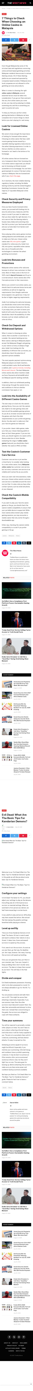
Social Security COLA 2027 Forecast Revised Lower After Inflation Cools (22, 694)
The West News (11, 32)
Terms (23, 1348)
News (4, 14)
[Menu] (3, 3)
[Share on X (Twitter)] (14, 40)
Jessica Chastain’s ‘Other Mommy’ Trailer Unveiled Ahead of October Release (22, 770)
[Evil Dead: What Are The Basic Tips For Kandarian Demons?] (16, 842)
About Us (7, 1343)
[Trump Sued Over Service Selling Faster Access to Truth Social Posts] (16, 619)
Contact (15, 1343)
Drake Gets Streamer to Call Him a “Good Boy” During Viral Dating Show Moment (15, 659)
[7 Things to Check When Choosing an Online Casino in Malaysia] (16, 60)
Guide (4, 1087)
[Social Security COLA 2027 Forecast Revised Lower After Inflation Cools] (7, 695)
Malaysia (11, 535)
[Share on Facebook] (6, 40)
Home (3, 8)
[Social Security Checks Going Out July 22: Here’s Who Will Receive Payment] (7, 719)
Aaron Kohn (10, 827)
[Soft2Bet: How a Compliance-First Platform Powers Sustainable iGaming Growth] (16, 590)
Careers (11, 1351)
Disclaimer (23, 1343)
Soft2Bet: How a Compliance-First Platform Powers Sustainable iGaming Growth (15, 603)
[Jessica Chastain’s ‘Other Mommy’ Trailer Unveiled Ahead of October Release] (7, 770)
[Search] (30, 3)
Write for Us (20, 1351)
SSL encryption (15, 241)
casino (5, 535)
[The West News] (17, 3)
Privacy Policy (12, 1345)
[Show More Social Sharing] (29, 40)
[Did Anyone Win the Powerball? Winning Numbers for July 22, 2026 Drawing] (7, 706)
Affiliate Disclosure (13, 1348)
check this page (14, 176)
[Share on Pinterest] (23, 40)
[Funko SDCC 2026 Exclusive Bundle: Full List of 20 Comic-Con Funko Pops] (7, 757)
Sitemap (21, 1345)
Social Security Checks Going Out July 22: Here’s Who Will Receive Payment (22, 718)
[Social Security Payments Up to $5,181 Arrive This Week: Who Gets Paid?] (7, 684)
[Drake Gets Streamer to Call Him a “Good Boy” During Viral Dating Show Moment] (16, 646)
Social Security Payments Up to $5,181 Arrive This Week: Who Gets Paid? (22, 683)
